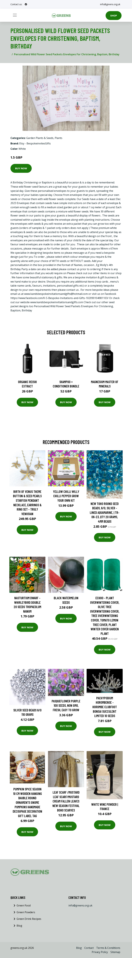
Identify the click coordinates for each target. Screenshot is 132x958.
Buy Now (21, 168)
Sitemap (115, 952)
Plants (58, 138)
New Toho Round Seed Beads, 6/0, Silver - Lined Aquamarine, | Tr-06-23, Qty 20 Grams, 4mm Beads (104, 512)
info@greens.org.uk (110, 4)
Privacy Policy (100, 952)
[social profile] (26, 4)
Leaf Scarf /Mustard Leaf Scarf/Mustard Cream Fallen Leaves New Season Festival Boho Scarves (66, 801)
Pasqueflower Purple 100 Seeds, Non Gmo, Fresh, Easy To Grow (66, 705)
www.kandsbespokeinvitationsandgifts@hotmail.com (56, 294)
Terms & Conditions (108, 948)
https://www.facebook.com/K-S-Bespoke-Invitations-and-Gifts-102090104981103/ (59, 298)
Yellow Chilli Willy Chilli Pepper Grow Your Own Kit (66, 495)
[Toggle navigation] (14, 15)
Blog (19, 925)
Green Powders (26, 912)
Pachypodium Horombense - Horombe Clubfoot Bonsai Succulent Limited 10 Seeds (104, 707)
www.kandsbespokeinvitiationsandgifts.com (56, 302)
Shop (113, 15)
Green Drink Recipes (29, 919)
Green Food (24, 905)
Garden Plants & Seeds (39, 138)
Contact (89, 948)
